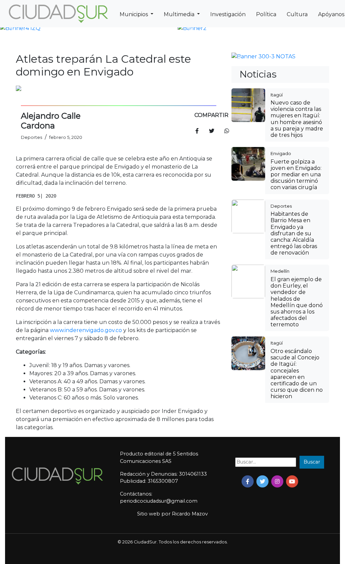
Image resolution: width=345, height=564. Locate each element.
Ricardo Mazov (190, 514)
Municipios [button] (134, 14)
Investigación (228, 14)
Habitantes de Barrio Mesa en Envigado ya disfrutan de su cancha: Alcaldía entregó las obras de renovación (294, 233)
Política (266, 14)
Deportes (281, 206)
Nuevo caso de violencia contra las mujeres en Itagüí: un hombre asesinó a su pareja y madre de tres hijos (297, 118)
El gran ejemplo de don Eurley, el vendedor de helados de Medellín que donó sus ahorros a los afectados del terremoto (297, 302)
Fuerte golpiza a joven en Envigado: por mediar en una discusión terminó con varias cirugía (296, 174)
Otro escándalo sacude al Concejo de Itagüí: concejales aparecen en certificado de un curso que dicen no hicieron (297, 373)
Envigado (281, 153)
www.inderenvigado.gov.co (86, 330)
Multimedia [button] (180, 14)
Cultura (297, 14)
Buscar (312, 462)
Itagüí (277, 94)
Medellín (280, 271)
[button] (12, 28)
